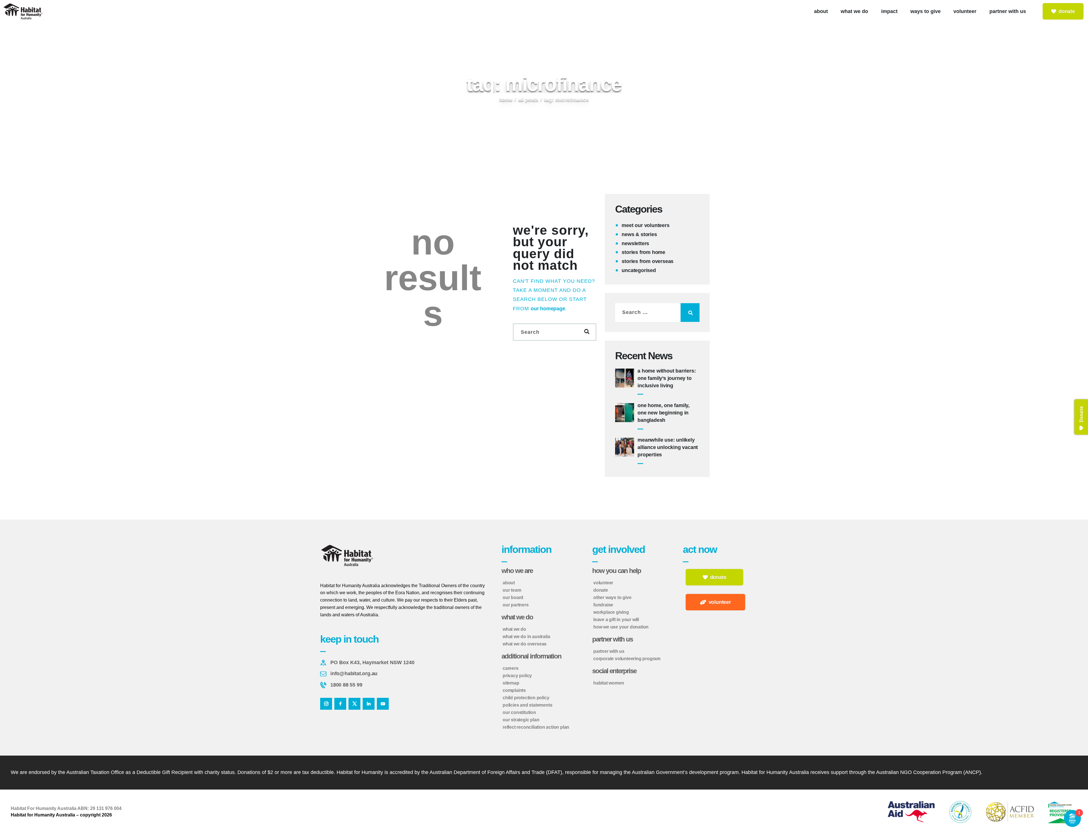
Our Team (512, 590)
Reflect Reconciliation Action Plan (536, 727)
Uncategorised (639, 270)
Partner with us (608, 651)
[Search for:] (657, 312)
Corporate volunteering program (626, 658)
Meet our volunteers (645, 225)
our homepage (548, 308)
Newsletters (635, 243)
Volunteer (603, 582)
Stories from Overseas (647, 261)
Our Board (513, 597)
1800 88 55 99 (346, 685)
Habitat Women (608, 683)
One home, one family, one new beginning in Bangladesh (664, 413)
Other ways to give (612, 597)
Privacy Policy (517, 675)
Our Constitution (519, 712)
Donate (600, 590)
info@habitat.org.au (353, 673)
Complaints (514, 690)
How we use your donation (621, 627)
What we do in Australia (526, 636)
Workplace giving (611, 612)
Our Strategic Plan (521, 719)
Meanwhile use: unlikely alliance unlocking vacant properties (668, 447)
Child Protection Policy (526, 697)
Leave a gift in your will (616, 619)
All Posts (528, 99)
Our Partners (516, 604)
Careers (510, 668)
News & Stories (639, 234)
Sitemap (511, 683)
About (509, 582)
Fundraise (603, 604)
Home (506, 99)
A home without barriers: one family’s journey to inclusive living (667, 378)
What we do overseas (525, 643)
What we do (514, 629)
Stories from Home (643, 252)
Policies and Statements (527, 705)
